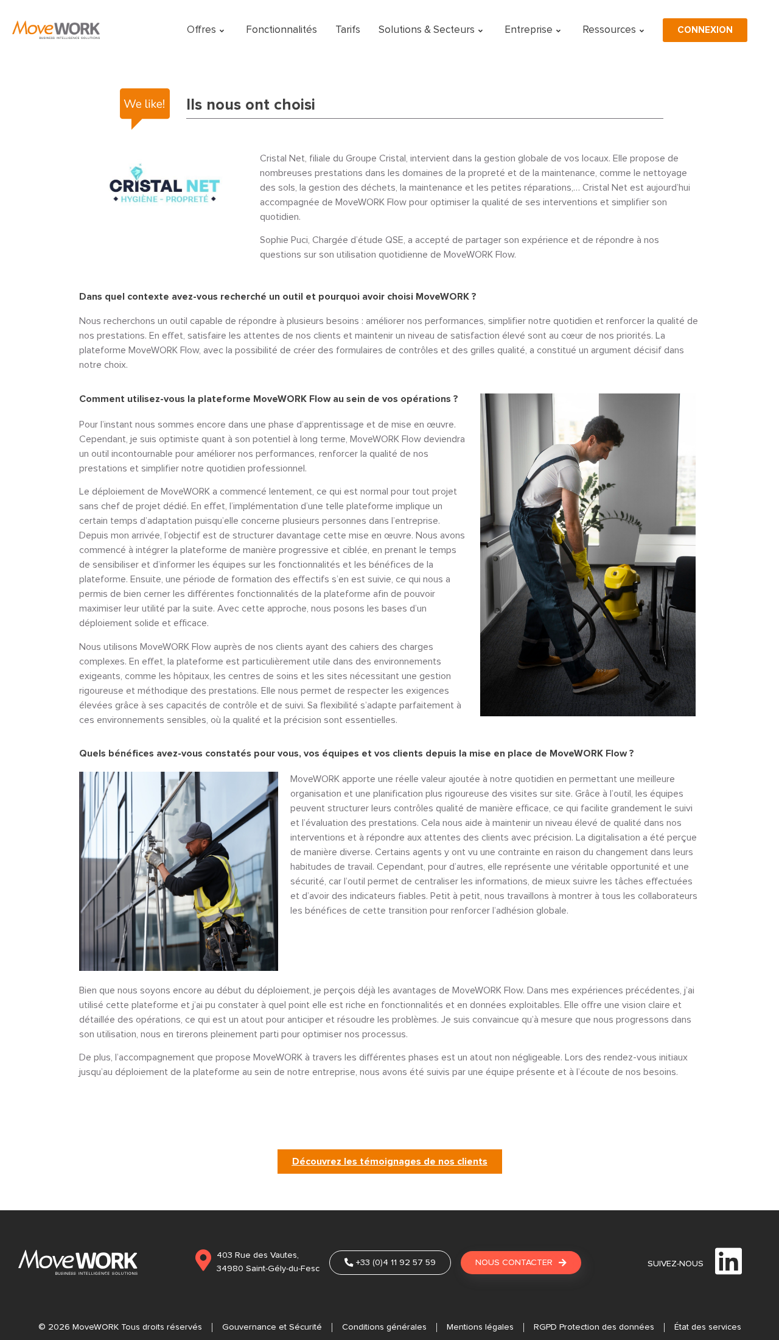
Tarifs (347, 30)
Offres (201, 30)
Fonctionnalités (281, 30)
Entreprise (529, 30)
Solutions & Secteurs (427, 30)
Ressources (609, 30)
